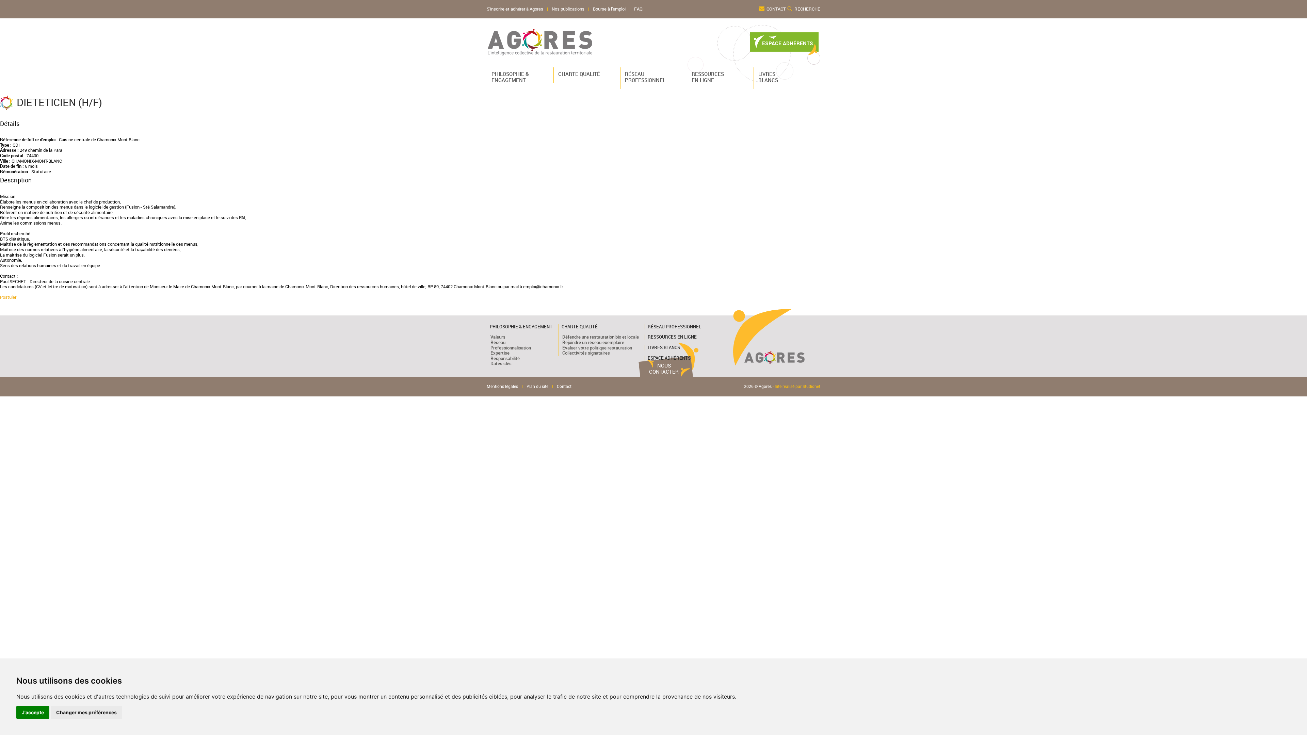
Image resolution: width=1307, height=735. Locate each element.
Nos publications (568, 9)
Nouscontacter (664, 369)
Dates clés (501, 363)
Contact (776, 9)
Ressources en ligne (708, 76)
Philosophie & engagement (510, 76)
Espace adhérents (669, 358)
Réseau (497, 342)
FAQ (638, 9)
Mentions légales (502, 386)
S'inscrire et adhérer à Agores (515, 9)
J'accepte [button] (33, 712)
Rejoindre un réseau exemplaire (593, 342)
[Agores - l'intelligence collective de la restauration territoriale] (540, 42)
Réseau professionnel (644, 76)
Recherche (807, 9)
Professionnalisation (510, 348)
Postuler (8, 297)
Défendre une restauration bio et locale (600, 337)
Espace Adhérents (787, 43)
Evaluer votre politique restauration (597, 348)
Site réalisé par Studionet (797, 386)
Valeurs (497, 337)
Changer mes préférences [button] (86, 712)
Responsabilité (505, 358)
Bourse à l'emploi (609, 9)
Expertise (500, 353)
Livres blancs (768, 76)
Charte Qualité (577, 73)
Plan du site (537, 386)
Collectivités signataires (586, 353)
